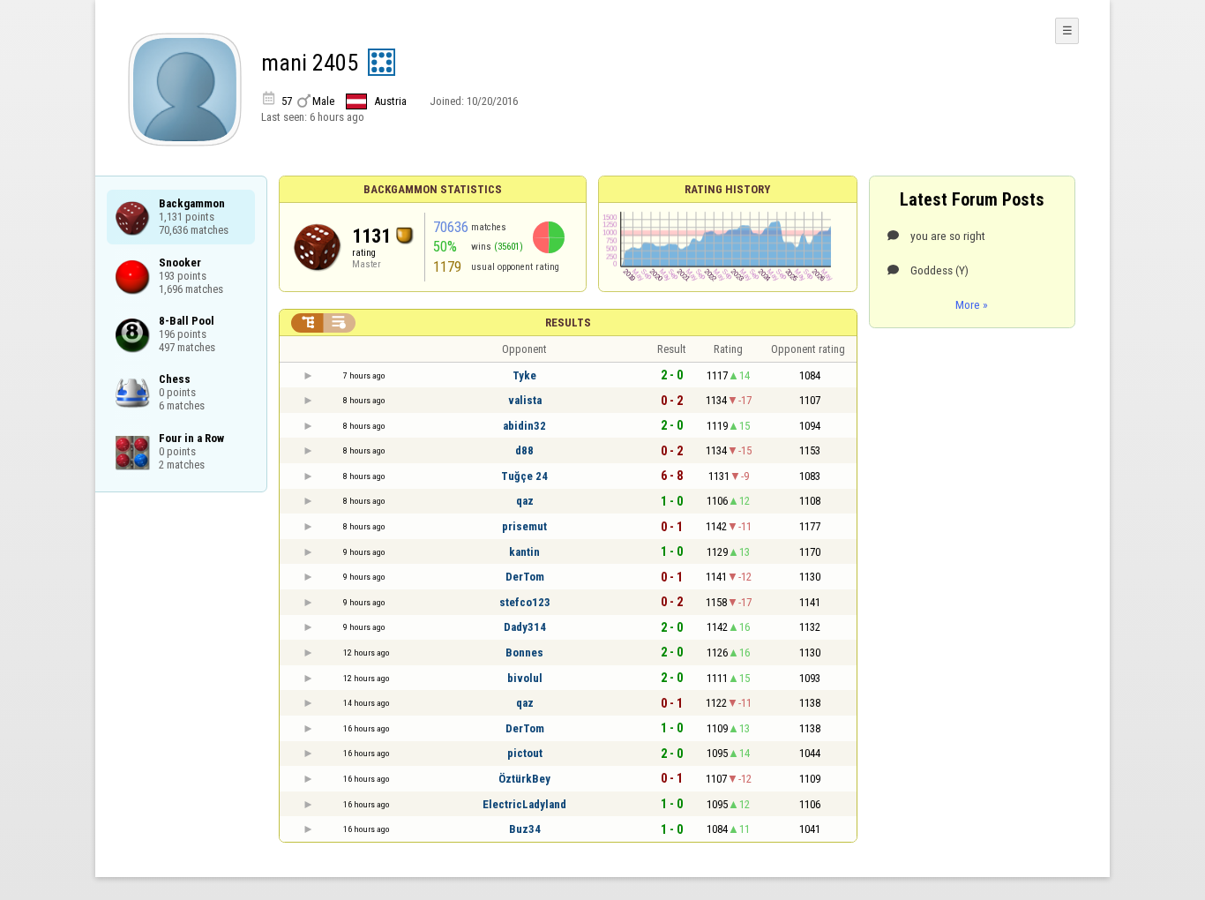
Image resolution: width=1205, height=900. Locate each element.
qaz (525, 500)
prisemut (524, 526)
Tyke (524, 375)
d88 (524, 450)
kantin (524, 552)
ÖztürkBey (524, 778)
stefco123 (524, 602)
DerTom (524, 576)
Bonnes (524, 652)
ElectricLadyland (524, 804)
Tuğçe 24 (524, 476)
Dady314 (525, 627)
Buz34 (525, 829)
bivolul (525, 678)
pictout (525, 753)
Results (568, 322)
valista (525, 400)
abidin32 (524, 425)
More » (971, 304)
